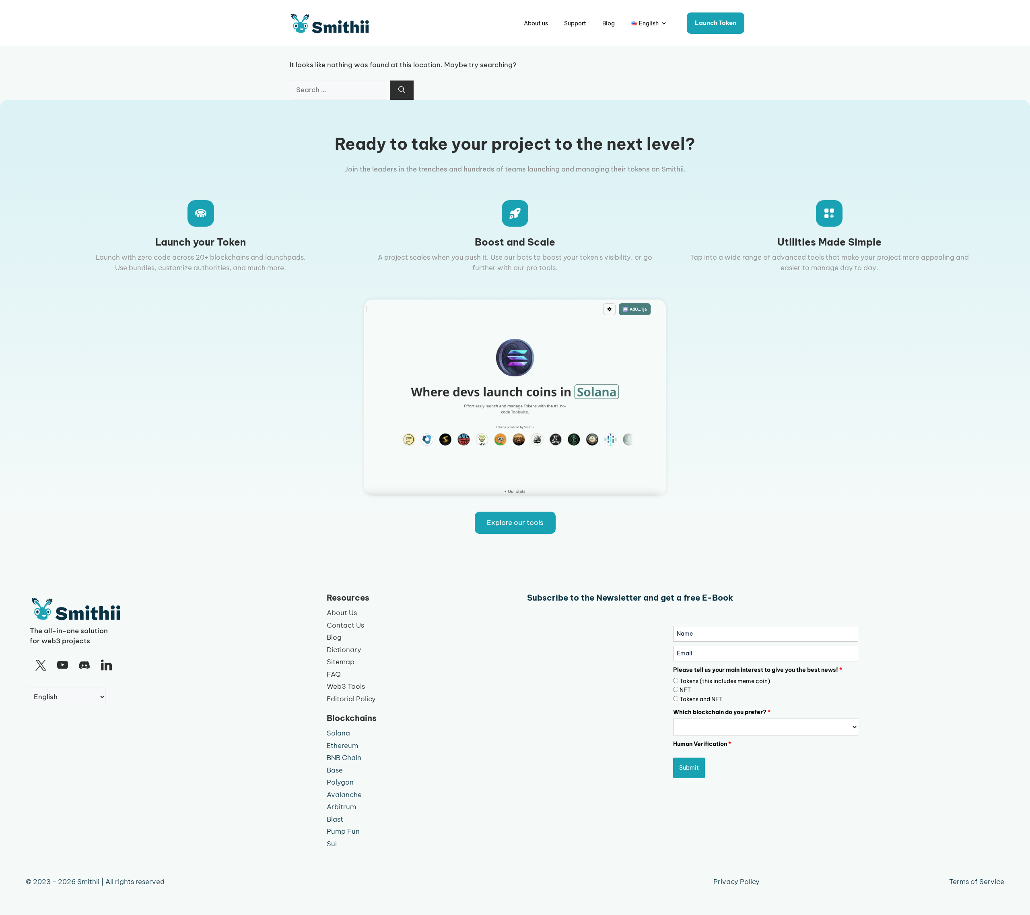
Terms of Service (976, 881)
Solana (338, 733)
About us (536, 23)
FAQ (334, 674)
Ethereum (342, 745)
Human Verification (702, 744)
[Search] (402, 90)
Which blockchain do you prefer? (721, 712)
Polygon (340, 782)
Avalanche (344, 794)
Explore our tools (515, 522)
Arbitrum (341, 806)
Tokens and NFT (701, 699)
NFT (685, 690)
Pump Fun (343, 831)
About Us (342, 612)
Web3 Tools (346, 686)
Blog (608, 23)
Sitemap (340, 661)
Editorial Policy (351, 698)
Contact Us (345, 625)
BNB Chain (344, 757)
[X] (41, 665)
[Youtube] (62, 665)
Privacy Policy (736, 881)
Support (575, 23)
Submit (689, 767)
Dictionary (344, 649)
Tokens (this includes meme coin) (725, 681)
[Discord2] (84, 665)
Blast (335, 819)
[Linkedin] (106, 665)
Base (335, 770)
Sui (332, 843)
